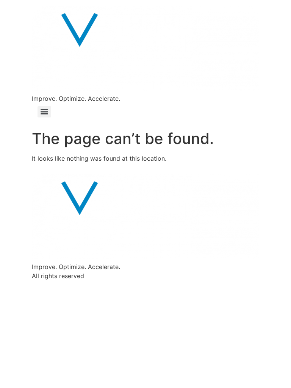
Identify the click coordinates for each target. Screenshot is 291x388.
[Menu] (44, 111)
